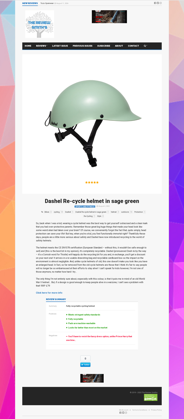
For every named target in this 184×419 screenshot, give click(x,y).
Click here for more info (49, 292)
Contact (133, 46)
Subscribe (103, 46)
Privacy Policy (156, 410)
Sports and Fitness (84, 207)
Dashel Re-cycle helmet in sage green (92, 201)
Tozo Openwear (47, 3)
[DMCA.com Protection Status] (150, 397)
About (119, 46)
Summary (53, 306)
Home (28, 46)
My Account (123, 410)
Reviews (41, 46)
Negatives (53, 335)
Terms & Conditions (139, 410)
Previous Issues (82, 46)
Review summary (56, 299)
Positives (52, 314)
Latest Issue (60, 46)
